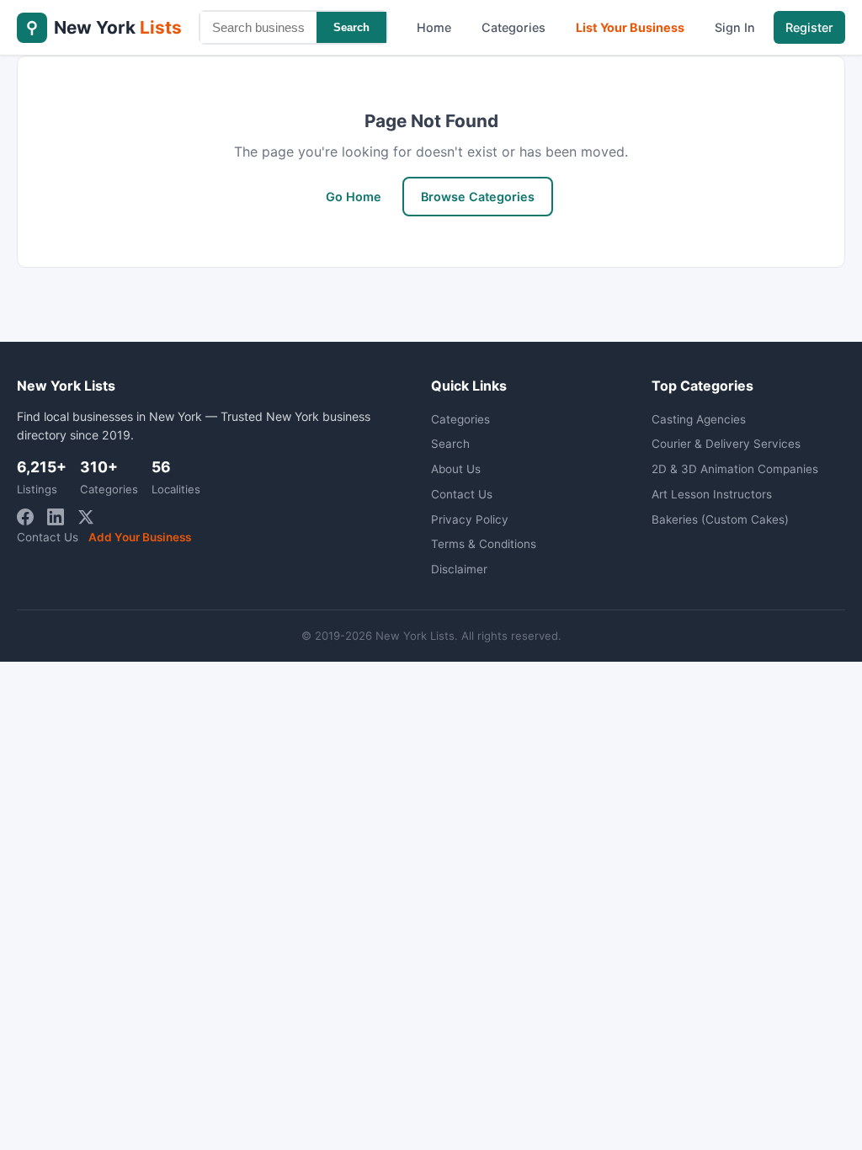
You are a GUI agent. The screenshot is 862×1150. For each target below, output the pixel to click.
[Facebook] (25, 516)
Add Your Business (139, 537)
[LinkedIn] (55, 516)
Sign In (735, 27)
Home (434, 27)
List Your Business (630, 27)
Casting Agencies (699, 419)
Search (351, 27)
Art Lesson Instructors (712, 494)
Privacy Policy (469, 519)
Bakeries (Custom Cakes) (720, 519)
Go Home (353, 196)
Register (809, 27)
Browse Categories (478, 196)
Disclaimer (459, 569)
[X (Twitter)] (85, 516)
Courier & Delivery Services (726, 443)
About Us (456, 469)
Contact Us (47, 537)
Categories (513, 27)
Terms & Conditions (483, 544)
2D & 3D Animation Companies (735, 469)
